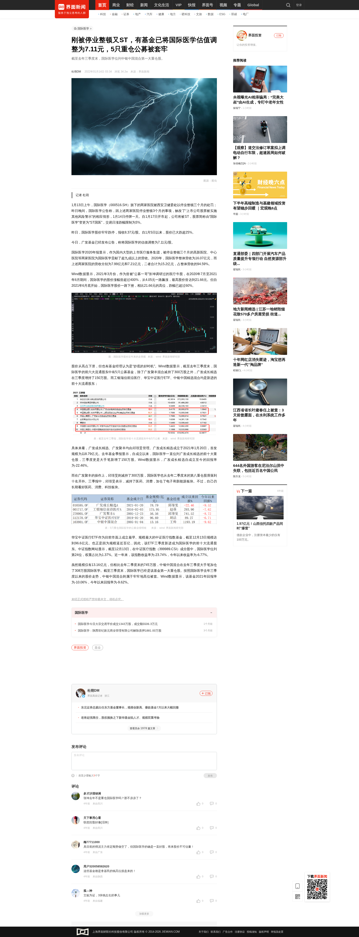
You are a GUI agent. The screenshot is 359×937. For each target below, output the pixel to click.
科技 (103, 14)
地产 (138, 14)
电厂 (246, 14)
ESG (222, 14)
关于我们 (204, 931)
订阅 (208, 693)
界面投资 (80, 647)
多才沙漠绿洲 (92, 793)
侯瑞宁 (237, 108)
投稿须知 (252, 931)
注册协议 (240, 931)
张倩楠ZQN (239, 163)
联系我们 (216, 931)
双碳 (234, 14)
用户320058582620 (96, 866)
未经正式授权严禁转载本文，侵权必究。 (97, 599)
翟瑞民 (237, 269)
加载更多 (144, 913)
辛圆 (235, 214)
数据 (211, 14)
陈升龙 (237, 476)
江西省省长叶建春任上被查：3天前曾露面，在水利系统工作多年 (259, 415)
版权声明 (264, 931)
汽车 (149, 14)
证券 (126, 14)
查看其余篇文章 (142, 728)
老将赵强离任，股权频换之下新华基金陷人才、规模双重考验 (120, 717)
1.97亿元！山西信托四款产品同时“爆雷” (260, 526)
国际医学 (83, 28)
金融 (115, 14)
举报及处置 (277, 931)
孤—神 (88, 890)
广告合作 (228, 931)
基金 (98, 647)
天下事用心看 (92, 817)
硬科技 (186, 14)
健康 (161, 14)
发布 (210, 775)
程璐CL (237, 370)
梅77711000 (92, 842)
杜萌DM (76, 71)
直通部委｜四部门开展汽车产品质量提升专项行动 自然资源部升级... (259, 259)
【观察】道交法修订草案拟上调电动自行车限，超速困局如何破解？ (259, 153)
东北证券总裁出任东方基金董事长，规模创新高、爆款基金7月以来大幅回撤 (130, 707)
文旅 (199, 14)
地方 (173, 14)
